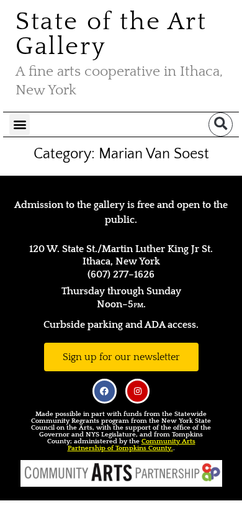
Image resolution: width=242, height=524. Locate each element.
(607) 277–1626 (121, 274)
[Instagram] (137, 391)
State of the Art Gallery (111, 34)
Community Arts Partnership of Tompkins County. (131, 445)
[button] (19, 124)
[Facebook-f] (104, 391)
